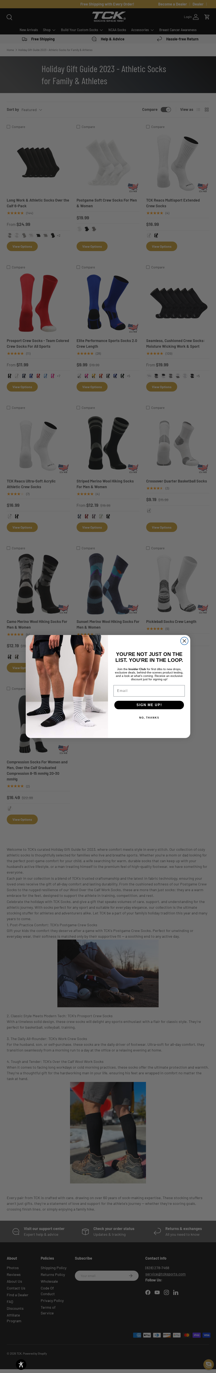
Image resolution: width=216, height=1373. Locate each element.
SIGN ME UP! (149, 705)
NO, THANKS (149, 717)
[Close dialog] (184, 641)
